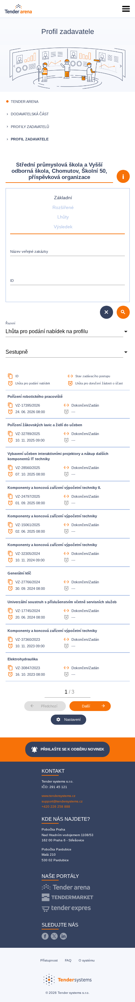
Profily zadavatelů (30, 127)
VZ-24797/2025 (27, 496)
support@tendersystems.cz (62, 801)
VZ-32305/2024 (27, 554)
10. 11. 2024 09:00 (30, 560)
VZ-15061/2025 (27, 525)
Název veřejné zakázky (29, 251)
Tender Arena (24, 102)
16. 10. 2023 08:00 (30, 674)
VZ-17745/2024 (27, 611)
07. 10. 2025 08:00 (30, 474)
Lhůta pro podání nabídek (32, 383)
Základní (63, 197)
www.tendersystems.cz (58, 796)
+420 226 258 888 (56, 806)
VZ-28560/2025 (27, 468)
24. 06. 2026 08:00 (30, 412)
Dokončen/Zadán (85, 405)
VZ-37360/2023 (27, 639)
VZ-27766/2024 (27, 582)
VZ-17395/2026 (27, 405)
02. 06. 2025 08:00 (30, 531)
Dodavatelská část (30, 114)
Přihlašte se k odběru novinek (68, 749)
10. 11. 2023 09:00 (30, 646)
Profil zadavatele (29, 139)
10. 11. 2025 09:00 (30, 440)
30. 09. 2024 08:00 (30, 588)
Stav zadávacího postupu (92, 376)
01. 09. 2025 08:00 (30, 503)
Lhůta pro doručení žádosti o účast (99, 383)
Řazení (10, 323)
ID (12, 281)
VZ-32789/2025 (27, 434)
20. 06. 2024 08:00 (30, 617)
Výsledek (63, 226)
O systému (87, 960)
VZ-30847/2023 (27, 668)
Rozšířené (63, 207)
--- (73, 412)
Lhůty (63, 217)
